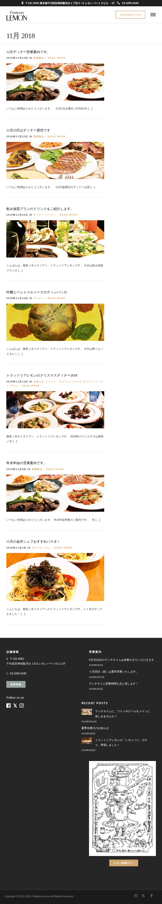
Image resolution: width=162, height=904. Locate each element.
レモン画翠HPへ (123, 862)
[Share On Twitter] (109, 107)
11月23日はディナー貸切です (28, 130)
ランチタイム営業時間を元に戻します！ (113, 683)
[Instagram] (135, 896)
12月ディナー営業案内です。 (28, 52)
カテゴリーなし (41, 547)
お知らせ (38, 381)
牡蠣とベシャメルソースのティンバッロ (36, 292)
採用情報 (16, 684)
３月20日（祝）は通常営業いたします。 (114, 671)
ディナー (38, 215)
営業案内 (38, 58)
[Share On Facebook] (103, 107)
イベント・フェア (56, 381)
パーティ (50, 215)
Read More (57, 58)
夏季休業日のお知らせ (95, 728)
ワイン (14, 386)
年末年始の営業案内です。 (26, 463)
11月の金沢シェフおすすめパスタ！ (33, 541)
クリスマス (75, 381)
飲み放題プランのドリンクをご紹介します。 (40, 209)
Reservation (130, 14)
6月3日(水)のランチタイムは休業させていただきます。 (123, 659)
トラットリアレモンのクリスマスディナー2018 (41, 375)
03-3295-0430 (130, 3)
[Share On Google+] (122, 107)
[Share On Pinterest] (115, 107)
